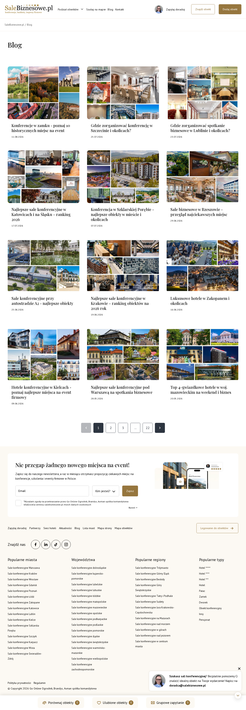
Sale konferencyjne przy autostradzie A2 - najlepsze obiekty (42, 301)
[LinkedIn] (45, 544)
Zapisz (130, 491)
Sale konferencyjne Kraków (22, 573)
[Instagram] (66, 544)
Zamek (203, 596)
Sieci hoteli (49, 528)
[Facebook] (35, 544)
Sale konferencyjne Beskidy (150, 579)
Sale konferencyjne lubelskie (86, 584)
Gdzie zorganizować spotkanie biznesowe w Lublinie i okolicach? (200, 128)
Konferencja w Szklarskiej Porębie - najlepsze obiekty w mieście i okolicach (122, 214)
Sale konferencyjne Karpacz (22, 642)
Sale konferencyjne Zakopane (24, 602)
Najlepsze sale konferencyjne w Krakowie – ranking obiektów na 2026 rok (120, 303)
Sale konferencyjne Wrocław (23, 579)
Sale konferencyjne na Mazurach (152, 618)
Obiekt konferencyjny (210, 608)
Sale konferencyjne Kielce (22, 619)
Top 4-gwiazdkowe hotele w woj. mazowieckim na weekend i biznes (200, 390)
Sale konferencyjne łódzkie (86, 596)
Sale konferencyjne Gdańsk (22, 585)
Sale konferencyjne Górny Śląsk (152, 573)
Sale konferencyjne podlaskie (87, 624)
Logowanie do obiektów (214, 528)
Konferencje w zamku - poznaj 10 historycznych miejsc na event (41, 128)
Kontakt (119, 9)
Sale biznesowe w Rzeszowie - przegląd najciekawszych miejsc (198, 212)
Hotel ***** (204, 568)
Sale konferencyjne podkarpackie (89, 619)
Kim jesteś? (102, 491)
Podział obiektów (68, 9)
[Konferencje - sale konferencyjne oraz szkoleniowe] (29, 12)
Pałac (202, 591)
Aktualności (65, 528)
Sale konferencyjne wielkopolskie (89, 658)
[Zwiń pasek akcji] (237, 695)
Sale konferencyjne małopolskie (88, 601)
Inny (201, 614)
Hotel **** (204, 573)
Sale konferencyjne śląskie (85, 636)
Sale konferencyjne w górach (150, 629)
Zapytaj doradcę (17, 528)
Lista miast (89, 528)
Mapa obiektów (123, 528)
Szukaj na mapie (96, 9)
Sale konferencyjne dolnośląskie (88, 568)
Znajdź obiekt (203, 9)
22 (148, 428)
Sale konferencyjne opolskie (86, 613)
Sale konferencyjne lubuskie (86, 590)
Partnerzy (35, 528)
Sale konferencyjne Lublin (21, 614)
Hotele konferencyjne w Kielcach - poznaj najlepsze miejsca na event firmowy (41, 392)
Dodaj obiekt (230, 9)
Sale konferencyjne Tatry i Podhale (154, 596)
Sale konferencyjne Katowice (23, 608)
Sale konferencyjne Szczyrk (22, 636)
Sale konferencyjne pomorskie (87, 630)
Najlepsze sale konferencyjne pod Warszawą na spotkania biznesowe (121, 390)
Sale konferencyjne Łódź (21, 596)
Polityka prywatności (19, 683)
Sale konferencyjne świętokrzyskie (89, 642)
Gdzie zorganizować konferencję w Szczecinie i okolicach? (122, 128)
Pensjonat (204, 619)
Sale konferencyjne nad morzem (152, 624)
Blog (110, 9)
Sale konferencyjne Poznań (22, 591)
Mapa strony (105, 528)
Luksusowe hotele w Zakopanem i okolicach (199, 301)
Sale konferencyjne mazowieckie (89, 607)
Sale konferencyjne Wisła (21, 648)
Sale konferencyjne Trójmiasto (151, 568)
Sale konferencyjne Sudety (149, 601)
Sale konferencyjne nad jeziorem (152, 635)
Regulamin (40, 683)
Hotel (202, 585)
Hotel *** (204, 579)
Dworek (203, 602)
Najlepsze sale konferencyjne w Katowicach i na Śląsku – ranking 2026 (41, 214)
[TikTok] (56, 544)
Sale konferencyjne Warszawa (24, 568)
